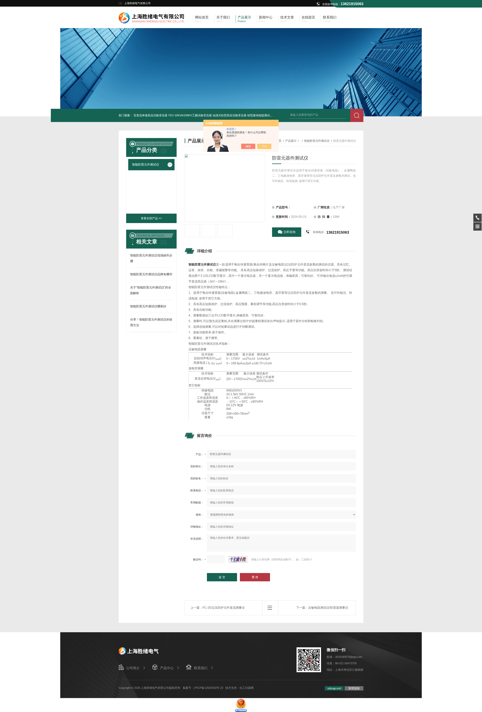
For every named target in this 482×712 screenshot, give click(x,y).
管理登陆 (354, 688)
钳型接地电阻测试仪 (260, 115)
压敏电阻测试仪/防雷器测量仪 (328, 607)
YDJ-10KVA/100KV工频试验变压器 (190, 115)
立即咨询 (289, 232)
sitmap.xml (334, 688)
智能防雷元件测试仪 (145, 164)
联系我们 (200, 668)
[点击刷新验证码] (238, 559)
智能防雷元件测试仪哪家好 (148, 306)
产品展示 (291, 140)
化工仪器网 (246, 687)
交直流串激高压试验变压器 (150, 115)
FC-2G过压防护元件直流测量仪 (224, 607)
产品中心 (167, 668)
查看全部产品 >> (151, 218)
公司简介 (133, 668)
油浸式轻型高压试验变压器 (229, 115)
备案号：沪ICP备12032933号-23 (203, 687)
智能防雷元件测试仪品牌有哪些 (151, 274)
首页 (278, 140)
